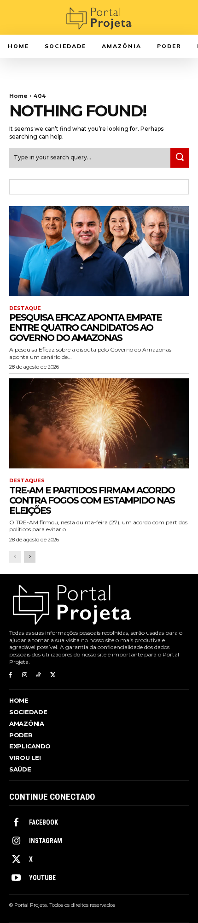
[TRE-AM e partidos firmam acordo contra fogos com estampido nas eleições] (99, 423)
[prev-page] (15, 557)
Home (18, 95)
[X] (53, 675)
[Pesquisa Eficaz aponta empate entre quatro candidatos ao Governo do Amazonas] (99, 251)
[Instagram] (24, 675)
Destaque (25, 308)
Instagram (45, 840)
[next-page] (29, 557)
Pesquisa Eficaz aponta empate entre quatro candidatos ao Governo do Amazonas (85, 327)
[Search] (179, 158)
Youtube (42, 877)
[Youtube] (16, 878)
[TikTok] (39, 675)
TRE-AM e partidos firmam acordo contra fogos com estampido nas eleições (92, 500)
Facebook (43, 822)
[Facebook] (10, 675)
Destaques (27, 481)
